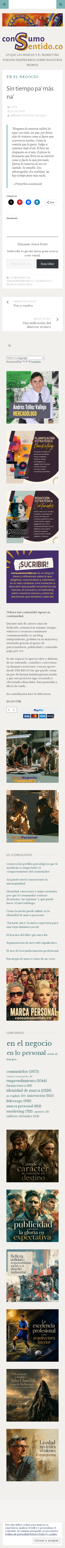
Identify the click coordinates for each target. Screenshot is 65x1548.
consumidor (20, 277)
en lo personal (26, 1053)
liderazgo (43, 281)
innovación (40, 1096)
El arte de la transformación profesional (32, 950)
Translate (35, 361)
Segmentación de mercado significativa (31, 942)
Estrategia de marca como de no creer (30, 958)
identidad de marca (28, 1090)
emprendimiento (20, 281)
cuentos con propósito (19, 1076)
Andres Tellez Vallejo (28, 115)
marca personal (20, 284)
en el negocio (23, 77)
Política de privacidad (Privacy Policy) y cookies (31, 1534)
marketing (19, 1111)
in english (16, 1095)
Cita (14, 107)
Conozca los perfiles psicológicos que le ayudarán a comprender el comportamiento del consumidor (32, 867)
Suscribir (47, 264)
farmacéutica (19, 1085)
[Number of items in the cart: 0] (9, 346)
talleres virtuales (22, 1116)
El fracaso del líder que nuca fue (27, 935)
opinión (41, 1111)
